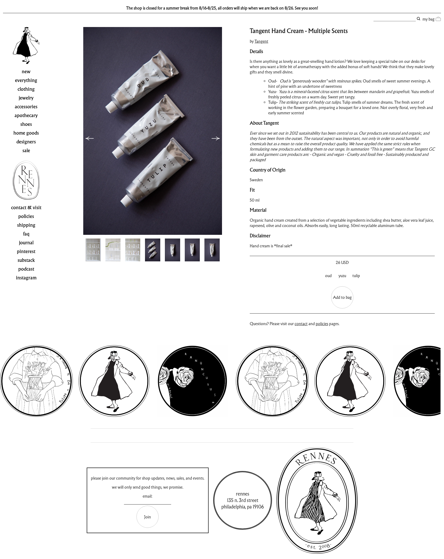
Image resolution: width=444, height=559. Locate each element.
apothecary (26, 115)
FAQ (26, 234)
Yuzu (342, 275)
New (26, 71)
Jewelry (26, 98)
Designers (26, 142)
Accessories (26, 106)
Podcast (26, 269)
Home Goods (26, 133)
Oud (328, 275)
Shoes (26, 124)
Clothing (26, 89)
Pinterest (26, 251)
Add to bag (342, 297)
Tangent (261, 41)
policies (322, 323)
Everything (26, 80)
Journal (26, 242)
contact (301, 323)
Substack (26, 260)
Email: (147, 496)
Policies (26, 216)
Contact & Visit (26, 207)
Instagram (26, 278)
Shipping (26, 225)
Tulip (356, 275)
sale (26, 150)
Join (147, 517)
